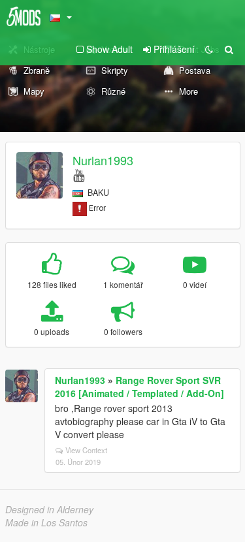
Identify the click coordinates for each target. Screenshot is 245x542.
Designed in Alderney (49, 509)
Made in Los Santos (46, 522)
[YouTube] (79, 174)
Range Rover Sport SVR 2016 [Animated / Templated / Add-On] (139, 387)
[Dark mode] (209, 49)
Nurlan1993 (103, 159)
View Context (86, 450)
